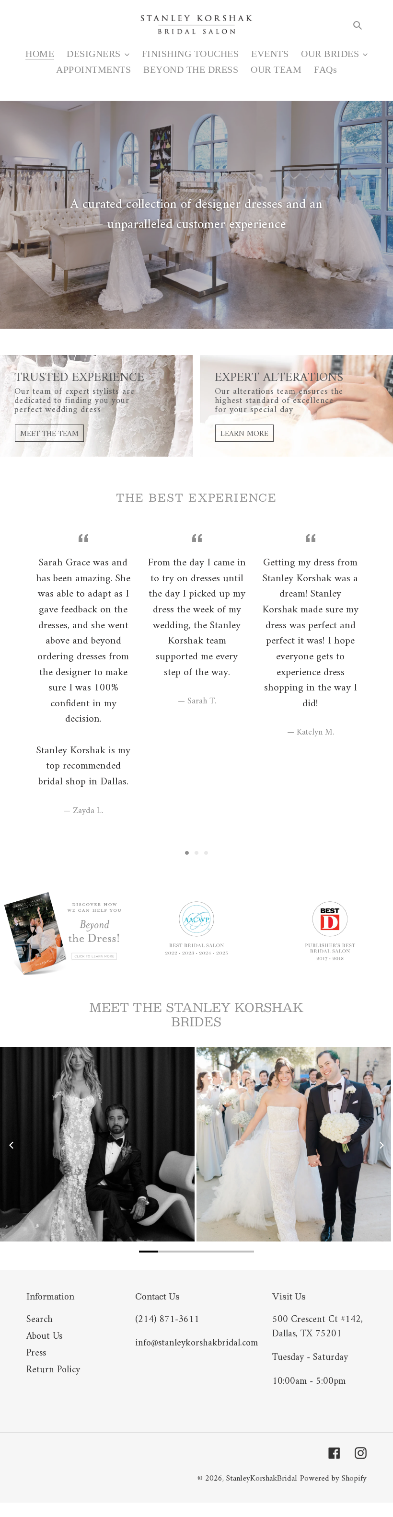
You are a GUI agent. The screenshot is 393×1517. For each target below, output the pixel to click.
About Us (44, 1336)
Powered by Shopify (333, 1478)
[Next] (381, 1145)
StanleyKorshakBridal (261, 1478)
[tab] (187, 853)
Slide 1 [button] (187, 853)
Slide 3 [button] (206, 853)
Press (36, 1353)
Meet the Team (49, 434)
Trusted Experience (79, 378)
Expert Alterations (279, 378)
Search (39, 1319)
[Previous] (12, 1145)
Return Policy (53, 1370)
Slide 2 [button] (196, 853)
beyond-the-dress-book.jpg (63, 933)
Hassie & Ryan (97, 1144)
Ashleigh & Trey (293, 1144)
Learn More (244, 434)
